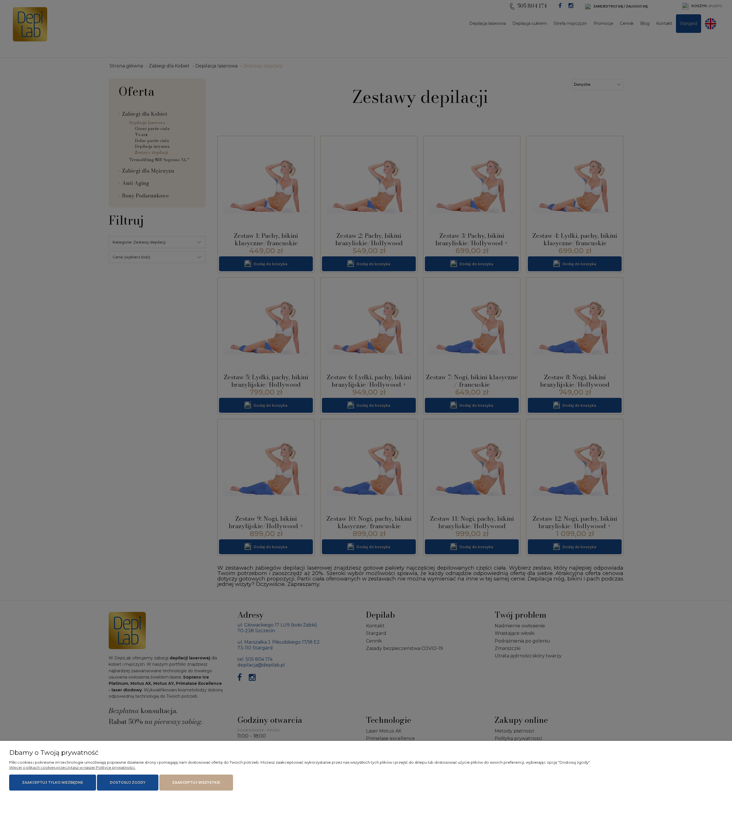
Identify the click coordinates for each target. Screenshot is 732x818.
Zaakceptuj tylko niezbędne (52, 782)
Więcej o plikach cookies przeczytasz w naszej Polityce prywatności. (72, 767)
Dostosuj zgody (128, 782)
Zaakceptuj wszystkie (196, 782)
